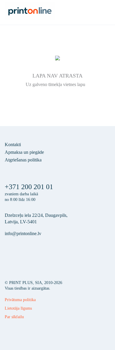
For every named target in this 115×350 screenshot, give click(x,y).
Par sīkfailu (14, 317)
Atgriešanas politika (23, 159)
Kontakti (13, 144)
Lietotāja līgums (18, 308)
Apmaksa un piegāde (24, 152)
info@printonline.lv (23, 233)
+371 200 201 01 (29, 187)
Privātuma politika (20, 300)
